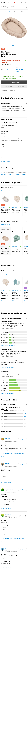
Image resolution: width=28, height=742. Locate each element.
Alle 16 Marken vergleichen (8, 345)
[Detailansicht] (14, 337)
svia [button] (6, 548)
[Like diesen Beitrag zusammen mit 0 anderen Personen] (19, 439)
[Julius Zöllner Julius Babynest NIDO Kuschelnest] (5, 205)
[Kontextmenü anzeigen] (16, 439)
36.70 (3, 52)
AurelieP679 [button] (8, 514)
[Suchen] (9, 6)
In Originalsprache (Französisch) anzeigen (13, 453)
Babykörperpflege (16, 290)
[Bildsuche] (25, 6)
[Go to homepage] (5, 2)
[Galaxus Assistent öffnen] (22, 3)
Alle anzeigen (4, 191)
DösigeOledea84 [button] (9, 489)
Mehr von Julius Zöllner (19, 69)
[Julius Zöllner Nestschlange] (16, 205)
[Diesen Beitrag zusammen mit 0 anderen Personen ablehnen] (26, 439)
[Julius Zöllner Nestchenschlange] (16, 241)
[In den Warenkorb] (2, 301)
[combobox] (5, 433)
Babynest (8, 11)
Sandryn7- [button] (7, 438)
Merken (22, 86)
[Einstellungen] (14, 3)
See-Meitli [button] (7, 463)
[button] (14, 77)
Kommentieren (7, 457)
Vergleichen (8, 86)
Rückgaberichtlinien (6, 174)
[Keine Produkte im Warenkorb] (25, 3)
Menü (4, 6)
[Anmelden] (18, 2)
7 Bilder (14, 46)
